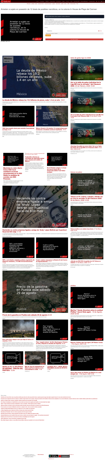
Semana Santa (72, 3)
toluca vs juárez (76, 172)
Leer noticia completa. (74, 39)
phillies (73, 285)
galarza (53, 3)
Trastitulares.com (51, 458)
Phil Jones (28, 3)
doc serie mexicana (48, 3)
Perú (77, 3)
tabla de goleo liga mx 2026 (81, 58)
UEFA (68, 3)
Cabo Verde (58, 3)
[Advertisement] (35, 145)
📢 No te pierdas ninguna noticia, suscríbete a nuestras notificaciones (58, 16)
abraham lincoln (41, 3)
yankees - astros (34, 3)
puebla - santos (63, 3)
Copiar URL (48, 35)
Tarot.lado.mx (71, 454)
